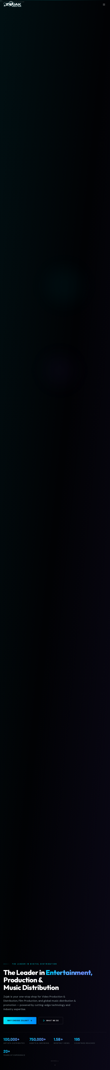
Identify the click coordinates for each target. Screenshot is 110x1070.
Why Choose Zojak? (18, 1020)
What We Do (52, 1020)
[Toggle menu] (104, 4)
